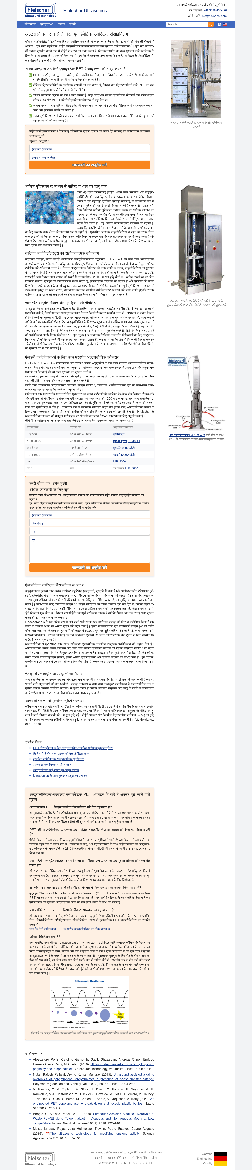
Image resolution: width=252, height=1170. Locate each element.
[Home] (40, 9)
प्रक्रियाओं (46, 24)
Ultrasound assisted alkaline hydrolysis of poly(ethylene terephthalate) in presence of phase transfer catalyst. (93, 1076)
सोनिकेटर (30, 24)
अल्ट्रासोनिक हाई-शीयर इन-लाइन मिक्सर (56, 770)
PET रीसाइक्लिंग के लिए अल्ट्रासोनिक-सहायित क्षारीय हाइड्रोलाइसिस (73, 748)
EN (220, 24)
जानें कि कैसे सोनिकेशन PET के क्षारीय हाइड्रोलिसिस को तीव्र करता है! (70, 929)
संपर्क (72, 24)
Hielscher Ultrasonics (85, 10)
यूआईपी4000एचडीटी (124, 454)
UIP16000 (119, 461)
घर (92, 1152)
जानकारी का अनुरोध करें (89, 165)
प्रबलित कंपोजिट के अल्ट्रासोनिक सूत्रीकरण (58, 759)
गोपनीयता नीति (139, 1157)
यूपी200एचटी (120, 441)
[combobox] (187, 24)
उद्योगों (61, 24)
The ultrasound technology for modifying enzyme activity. (95, 1133)
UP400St (134, 441)
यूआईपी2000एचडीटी (124, 448)
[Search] (211, 24)
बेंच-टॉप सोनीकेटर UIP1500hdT (187, 435)
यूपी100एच (118, 434)
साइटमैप (99, 1157)
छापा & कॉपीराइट (117, 1157)
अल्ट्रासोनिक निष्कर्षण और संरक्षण (52, 764)
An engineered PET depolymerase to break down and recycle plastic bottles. (93, 1101)
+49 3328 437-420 (215, 10)
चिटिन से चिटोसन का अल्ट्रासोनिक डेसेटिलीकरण (61, 753)
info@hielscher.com (214, 16)
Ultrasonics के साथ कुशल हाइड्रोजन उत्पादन (60, 775)
